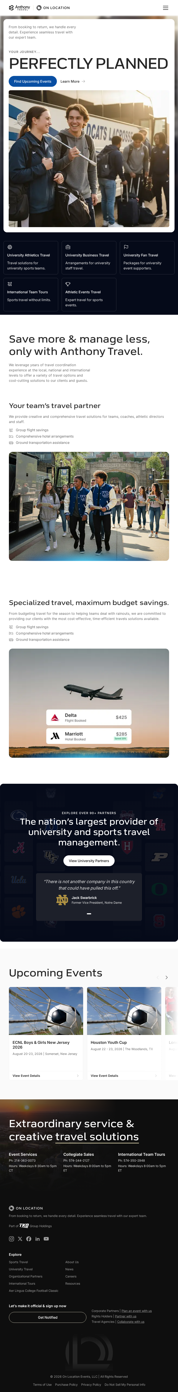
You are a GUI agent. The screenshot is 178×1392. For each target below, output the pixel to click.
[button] (164, 8)
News (69, 1269)
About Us (72, 1262)
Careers (70, 1276)
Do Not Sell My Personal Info (125, 1384)
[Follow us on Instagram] (11, 1238)
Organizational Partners (25, 1276)
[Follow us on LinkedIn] (37, 1238)
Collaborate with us (130, 1321)
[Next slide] (166, 977)
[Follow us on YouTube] (46, 1238)
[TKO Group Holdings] (24, 1226)
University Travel (21, 1269)
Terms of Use (42, 1384)
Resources (72, 1283)
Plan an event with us (137, 1311)
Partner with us (125, 1316)
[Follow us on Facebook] (28, 1238)
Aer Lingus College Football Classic (33, 1290)
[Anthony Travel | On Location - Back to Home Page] (39, 7)
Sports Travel (18, 1262)
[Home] (26, 1208)
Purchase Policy (66, 1384)
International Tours (22, 1283)
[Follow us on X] (20, 1238)
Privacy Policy (91, 1384)
